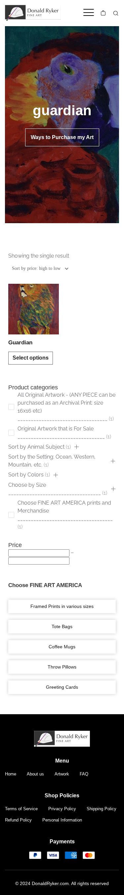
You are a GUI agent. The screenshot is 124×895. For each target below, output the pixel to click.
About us (35, 773)
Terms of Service (21, 808)
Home (10, 773)
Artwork (62, 773)
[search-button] (115, 13)
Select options (31, 358)
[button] (76, 447)
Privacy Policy (62, 808)
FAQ (84, 773)
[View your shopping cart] (103, 13)
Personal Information (62, 820)
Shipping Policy (101, 808)
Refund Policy (18, 820)
